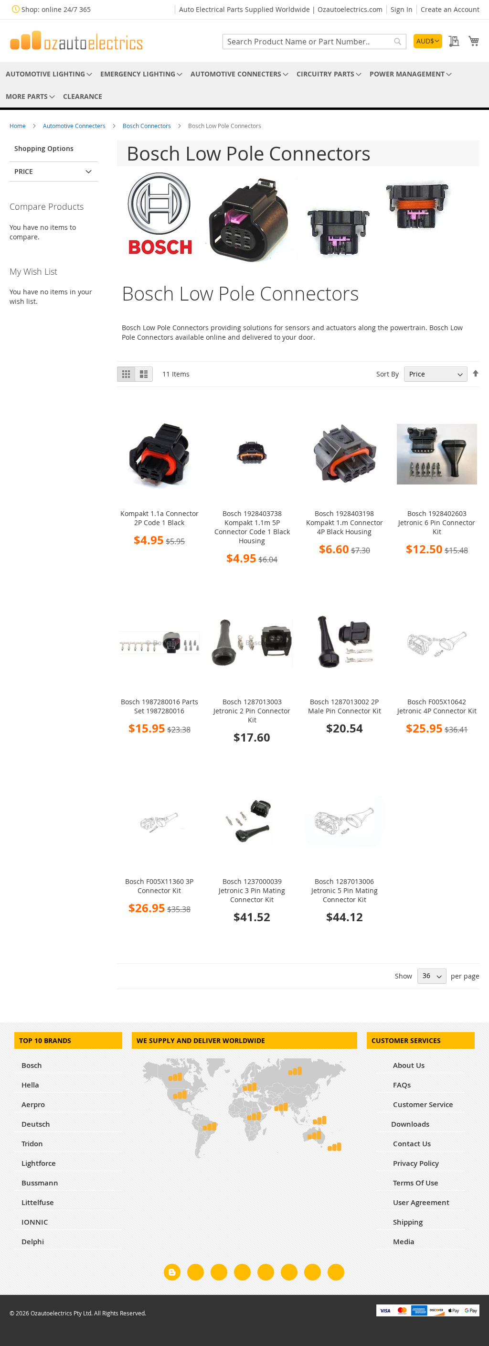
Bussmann (39, 1183)
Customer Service (422, 1104)
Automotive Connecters (75, 125)
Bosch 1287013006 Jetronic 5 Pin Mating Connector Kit (344, 890)
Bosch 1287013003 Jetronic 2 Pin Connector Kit (251, 710)
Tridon (32, 1144)
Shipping (407, 1222)
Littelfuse (37, 1202)
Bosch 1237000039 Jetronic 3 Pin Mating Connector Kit (252, 890)
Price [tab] (23, 171)
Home (18, 125)
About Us (408, 1065)
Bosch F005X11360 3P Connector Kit (159, 886)
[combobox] (314, 41)
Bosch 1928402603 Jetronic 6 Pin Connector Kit (436, 522)
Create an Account (450, 9)
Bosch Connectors (147, 125)
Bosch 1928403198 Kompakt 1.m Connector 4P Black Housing (344, 522)
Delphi (32, 1242)
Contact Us (411, 1144)
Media (403, 1242)
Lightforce (38, 1163)
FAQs (401, 1085)
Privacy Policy (415, 1163)
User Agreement (420, 1202)
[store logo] (76, 40)
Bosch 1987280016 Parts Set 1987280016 (159, 706)
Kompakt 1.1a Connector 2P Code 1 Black (159, 518)
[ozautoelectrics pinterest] (265, 1274)
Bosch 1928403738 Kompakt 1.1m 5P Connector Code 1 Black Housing (252, 527)
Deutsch (35, 1124)
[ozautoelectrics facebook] (195, 1274)
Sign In (402, 9)
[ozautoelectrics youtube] (312, 1274)
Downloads (410, 1124)
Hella (30, 1085)
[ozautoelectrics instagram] (219, 1274)
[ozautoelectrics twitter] (242, 1274)
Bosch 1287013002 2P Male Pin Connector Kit (344, 706)
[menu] (244, 85)
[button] (428, 41)
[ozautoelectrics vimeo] (336, 1274)
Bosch (31, 1065)
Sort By (387, 373)
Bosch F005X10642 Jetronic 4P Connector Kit (437, 706)
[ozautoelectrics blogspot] (172, 1272)
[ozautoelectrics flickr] (289, 1274)
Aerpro (33, 1104)
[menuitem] (47, 74)
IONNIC (34, 1222)
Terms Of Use (414, 1183)
